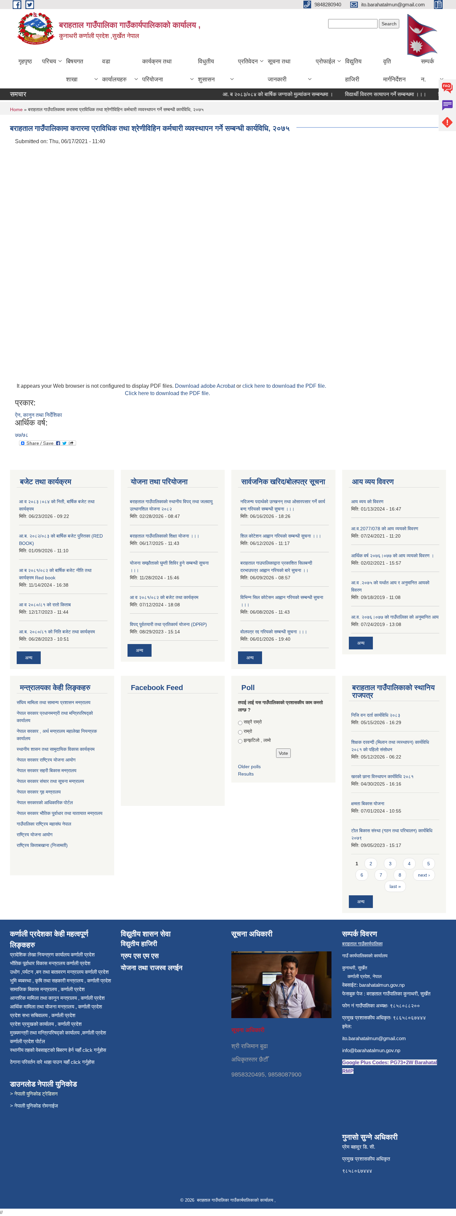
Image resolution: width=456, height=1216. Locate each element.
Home (16, 109)
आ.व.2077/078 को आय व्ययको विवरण (384, 528)
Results (246, 774)
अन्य (28, 657)
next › (424, 875)
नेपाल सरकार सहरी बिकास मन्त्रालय (47, 770)
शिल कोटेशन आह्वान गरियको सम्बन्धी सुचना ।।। (280, 536)
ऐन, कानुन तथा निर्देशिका (38, 415)
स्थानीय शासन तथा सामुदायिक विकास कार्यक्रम (56, 749)
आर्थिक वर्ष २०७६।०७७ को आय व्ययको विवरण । (392, 555)
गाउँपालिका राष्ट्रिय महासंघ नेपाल (44, 824)
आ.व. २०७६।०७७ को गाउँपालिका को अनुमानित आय (395, 617)
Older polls (249, 766)
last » (395, 886)
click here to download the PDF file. (284, 386)
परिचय (49, 61)
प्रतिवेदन (248, 61)
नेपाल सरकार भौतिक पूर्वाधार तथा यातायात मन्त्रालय (59, 813)
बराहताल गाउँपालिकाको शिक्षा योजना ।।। (164, 536)
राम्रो (248, 731)
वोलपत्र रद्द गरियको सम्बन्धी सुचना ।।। (273, 631)
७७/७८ (21, 435)
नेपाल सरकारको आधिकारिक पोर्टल (45, 802)
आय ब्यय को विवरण (367, 501)
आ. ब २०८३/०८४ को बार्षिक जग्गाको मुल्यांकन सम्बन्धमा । (268, 94)
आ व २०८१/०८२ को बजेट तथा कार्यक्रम (164, 597)
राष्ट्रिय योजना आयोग (34, 834)
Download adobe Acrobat (205, 386)
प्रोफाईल (325, 61)
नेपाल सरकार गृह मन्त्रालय (39, 792)
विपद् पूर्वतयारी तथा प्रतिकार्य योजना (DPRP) (168, 624)
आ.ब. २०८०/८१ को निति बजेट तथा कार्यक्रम (57, 631)
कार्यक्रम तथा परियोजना (157, 70)
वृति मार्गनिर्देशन (394, 70)
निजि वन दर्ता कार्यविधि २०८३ (375, 715)
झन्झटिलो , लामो (257, 740)
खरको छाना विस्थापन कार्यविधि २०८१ (382, 776)
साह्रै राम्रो (253, 721)
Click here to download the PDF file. (167, 393)
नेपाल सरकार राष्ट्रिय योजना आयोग (47, 760)
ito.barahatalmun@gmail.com (374, 1038)
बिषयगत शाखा (74, 70)
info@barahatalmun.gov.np (371, 1050)
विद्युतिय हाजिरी (353, 70)
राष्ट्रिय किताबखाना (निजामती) (42, 845)
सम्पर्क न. (427, 70)
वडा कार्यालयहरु (114, 70)
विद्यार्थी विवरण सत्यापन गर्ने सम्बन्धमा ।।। (375, 94)
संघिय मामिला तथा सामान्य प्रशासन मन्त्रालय (54, 702)
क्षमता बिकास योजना (367, 803)
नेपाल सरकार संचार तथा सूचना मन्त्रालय (51, 781)
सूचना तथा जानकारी (279, 70)
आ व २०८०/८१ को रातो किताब (45, 604)
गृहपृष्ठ (25, 61)
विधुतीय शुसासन (206, 70)
